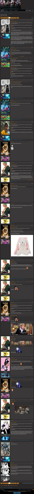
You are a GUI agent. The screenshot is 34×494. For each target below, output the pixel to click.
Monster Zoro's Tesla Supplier (5, 61)
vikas (5, 135)
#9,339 (32, 442)
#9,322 (32, 47)
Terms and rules (24, 489)
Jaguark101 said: (13, 464)
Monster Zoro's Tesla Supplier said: (16, 81)
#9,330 (32, 225)
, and (16, 119)
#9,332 (32, 281)
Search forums (6, 11)
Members (16, 10)
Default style (3, 489)
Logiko (5, 155)
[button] (8, 10)
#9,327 (32, 162)
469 (12, 17)
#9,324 (32, 100)
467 (9, 17)
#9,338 (32, 420)
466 (7, 17)
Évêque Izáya (2, 16)
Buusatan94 (5, 456)
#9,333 (32, 302)
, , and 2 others (18, 376)
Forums (2, 10)
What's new (11, 10)
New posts (1, 11)
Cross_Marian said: (13, 58)
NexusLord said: (13, 21)
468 (11, 17)
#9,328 (32, 183)
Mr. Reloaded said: (13, 185)
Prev (1, 17)
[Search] (33, 10)
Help (31, 489)
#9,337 (32, 399)
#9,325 (32, 121)
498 (15, 17)
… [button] (4, 17)
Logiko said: (13, 261)
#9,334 (32, 336)
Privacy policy (28, 489)
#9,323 (32, 79)
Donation (6, 10)
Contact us (19, 489)
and (15, 77)
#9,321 (32, 19)
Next (17, 17)
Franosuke (5, 33)
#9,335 (32, 357)
